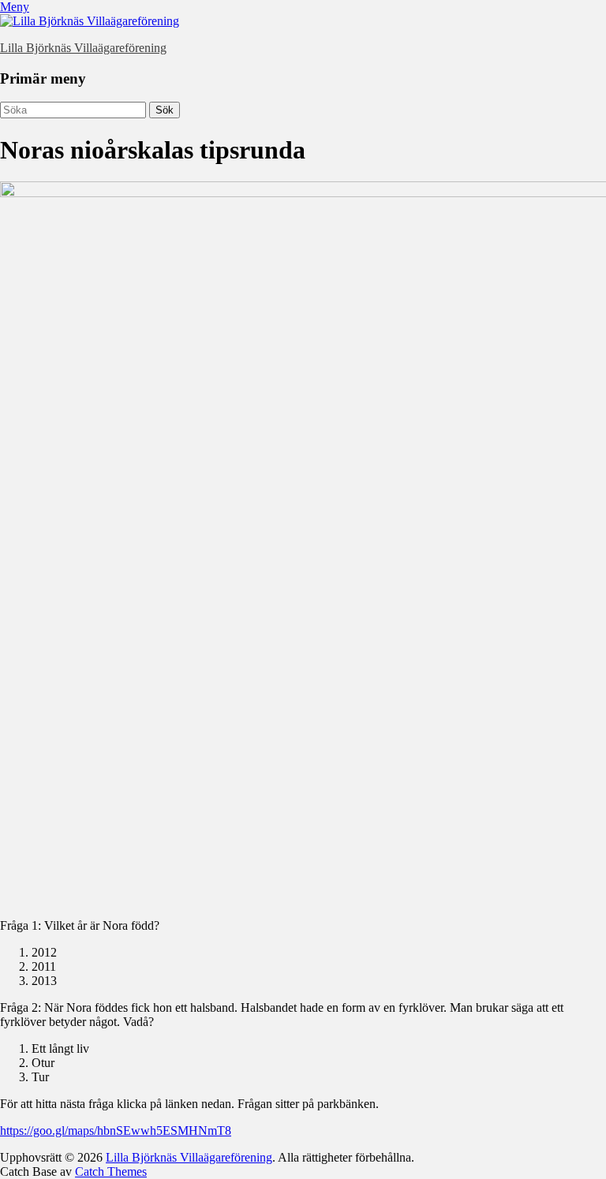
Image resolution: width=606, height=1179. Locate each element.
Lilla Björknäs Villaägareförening (83, 47)
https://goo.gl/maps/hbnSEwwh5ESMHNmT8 (115, 1130)
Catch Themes (111, 1171)
